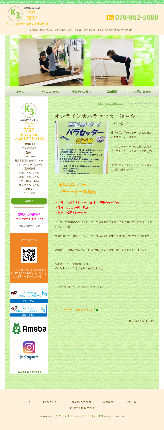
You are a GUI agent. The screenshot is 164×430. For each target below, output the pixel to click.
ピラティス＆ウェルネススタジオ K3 (78, 416)
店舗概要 (112, 91)
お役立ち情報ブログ (114, 103)
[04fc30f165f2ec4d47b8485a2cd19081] (29, 359)
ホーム (20, 91)
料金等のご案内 (81, 91)
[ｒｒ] (29, 314)
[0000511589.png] (29, 300)
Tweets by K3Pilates (29, 371)
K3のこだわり (51, 91)
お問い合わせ (142, 91)
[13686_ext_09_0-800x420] (29, 336)
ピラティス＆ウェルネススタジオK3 (27, 15)
